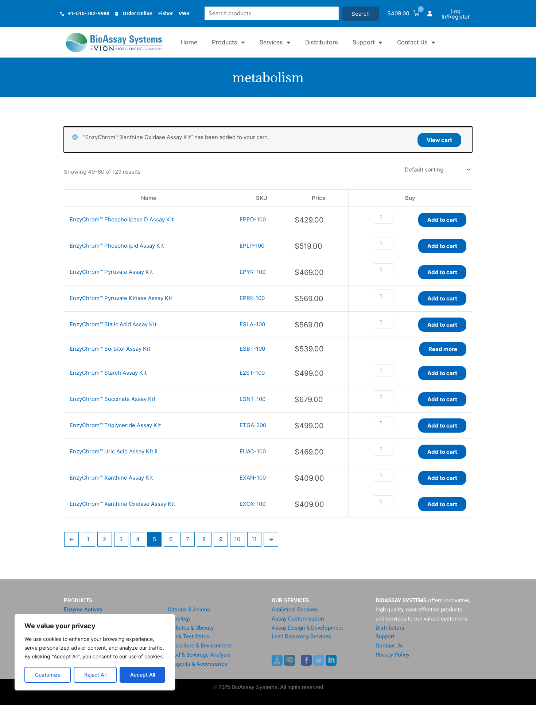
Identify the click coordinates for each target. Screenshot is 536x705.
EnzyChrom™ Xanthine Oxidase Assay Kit (122, 503)
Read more (442, 349)
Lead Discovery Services (301, 636)
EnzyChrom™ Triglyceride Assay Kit (115, 425)
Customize (48, 674)
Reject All (95, 674)
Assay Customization (298, 618)
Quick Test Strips (188, 636)
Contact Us (412, 42)
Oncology (179, 618)
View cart (439, 140)
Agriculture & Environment (199, 645)
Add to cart (442, 219)
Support (364, 42)
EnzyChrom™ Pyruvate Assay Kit (111, 271)
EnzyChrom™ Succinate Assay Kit (112, 398)
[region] (95, 652)
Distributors (321, 42)
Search (360, 13)
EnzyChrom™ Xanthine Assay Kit (111, 477)
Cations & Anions (189, 609)
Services (271, 42)
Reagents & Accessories (197, 664)
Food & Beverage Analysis (199, 654)
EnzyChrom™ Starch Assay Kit (108, 372)
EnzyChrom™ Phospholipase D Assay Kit (122, 219)
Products (224, 42)
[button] (403, 13)
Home (188, 42)
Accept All (142, 674)
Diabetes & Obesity (191, 628)
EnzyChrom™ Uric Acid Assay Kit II (114, 451)
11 (254, 539)
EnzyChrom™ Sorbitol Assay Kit (110, 348)
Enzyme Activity (83, 609)
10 (237, 539)
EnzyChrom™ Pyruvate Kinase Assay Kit (121, 298)
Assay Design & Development (307, 628)
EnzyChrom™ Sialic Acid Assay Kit (113, 324)
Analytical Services (295, 609)
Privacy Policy (392, 654)
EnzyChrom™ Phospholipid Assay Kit (117, 245)
